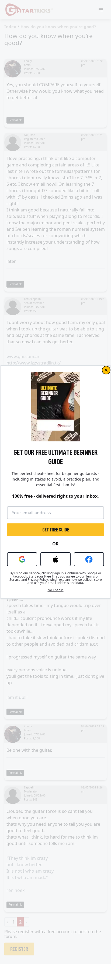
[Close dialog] (106, 370)
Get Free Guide (55, 529)
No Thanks (56, 590)
